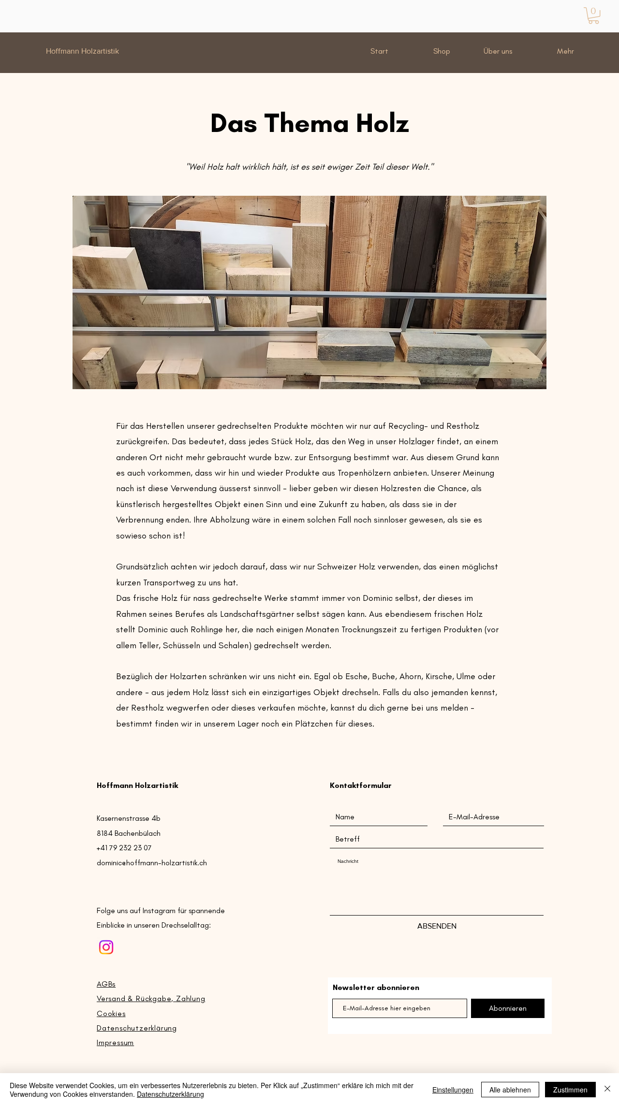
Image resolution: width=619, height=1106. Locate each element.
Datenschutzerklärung (170, 1094)
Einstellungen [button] (452, 1089)
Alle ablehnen (510, 1089)
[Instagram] (106, 947)
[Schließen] (607, 1089)
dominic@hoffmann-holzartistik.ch (152, 862)
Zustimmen (570, 1089)
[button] (594, 15)
